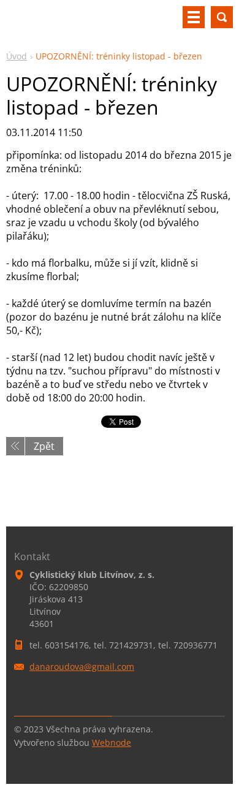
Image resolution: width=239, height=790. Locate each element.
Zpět (44, 446)
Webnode (111, 742)
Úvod (16, 56)
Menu (194, 17)
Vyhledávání (222, 17)
